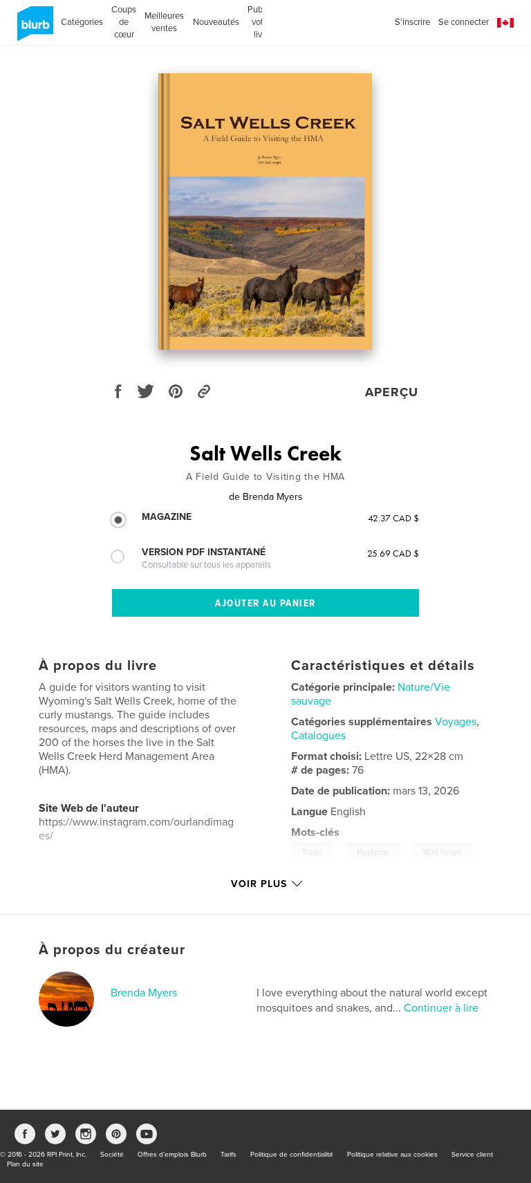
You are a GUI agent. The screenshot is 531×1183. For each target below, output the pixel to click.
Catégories (82, 22)
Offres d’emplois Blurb (172, 1155)
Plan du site (25, 1164)
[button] (505, 23)
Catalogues (318, 736)
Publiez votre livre (262, 22)
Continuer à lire (441, 1008)
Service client (472, 1155)
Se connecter (463, 22)
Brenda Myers (144, 993)
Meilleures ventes (164, 22)
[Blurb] (33, 29)
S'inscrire (412, 22)
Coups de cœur (123, 22)
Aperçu (391, 392)
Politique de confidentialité (291, 1155)
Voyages (455, 722)
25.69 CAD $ (393, 553)
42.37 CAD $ (393, 518)
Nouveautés (216, 22)
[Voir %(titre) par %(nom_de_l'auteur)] (265, 211)
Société (112, 1155)
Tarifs (228, 1155)
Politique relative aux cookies (392, 1155)
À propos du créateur (112, 950)
